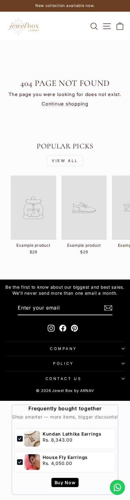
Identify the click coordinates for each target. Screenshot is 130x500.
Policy (63, 363)
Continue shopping (65, 104)
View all (65, 160)
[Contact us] (117, 487)
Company (63, 348)
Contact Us (63, 379)
